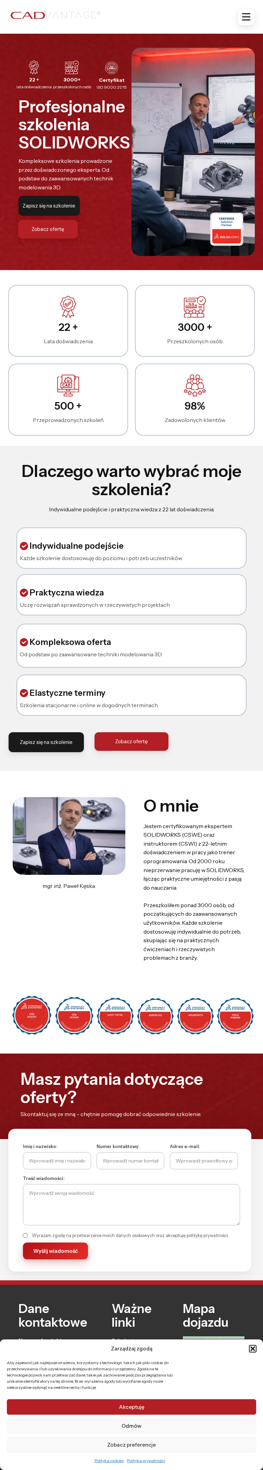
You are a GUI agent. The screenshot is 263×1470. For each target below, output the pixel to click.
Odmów (131, 1426)
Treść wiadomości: (44, 1178)
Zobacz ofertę (48, 229)
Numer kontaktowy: (118, 1146)
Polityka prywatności (146, 1460)
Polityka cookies (109, 1460)
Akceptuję (132, 1407)
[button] (252, 1348)
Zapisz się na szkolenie (49, 205)
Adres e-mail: (185, 1146)
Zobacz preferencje (131, 1444)
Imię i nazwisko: (40, 1146)
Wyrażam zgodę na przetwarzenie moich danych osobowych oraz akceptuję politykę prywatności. (130, 1235)
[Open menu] (246, 16)
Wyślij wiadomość (55, 1251)
